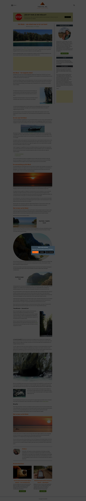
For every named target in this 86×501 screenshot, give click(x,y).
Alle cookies (35, 252)
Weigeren (42, 252)
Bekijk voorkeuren (49, 252)
